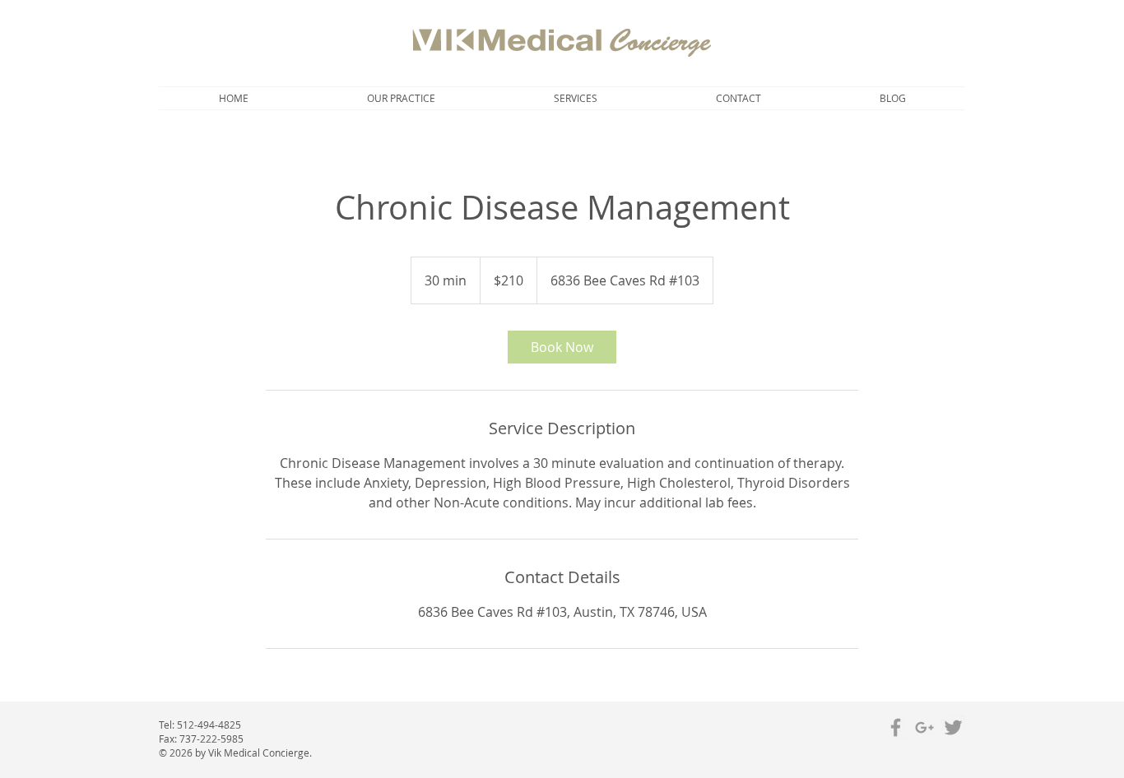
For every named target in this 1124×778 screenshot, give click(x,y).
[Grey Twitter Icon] (953, 727)
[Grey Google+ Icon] (924, 727)
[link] (562, 347)
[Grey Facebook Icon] (896, 727)
